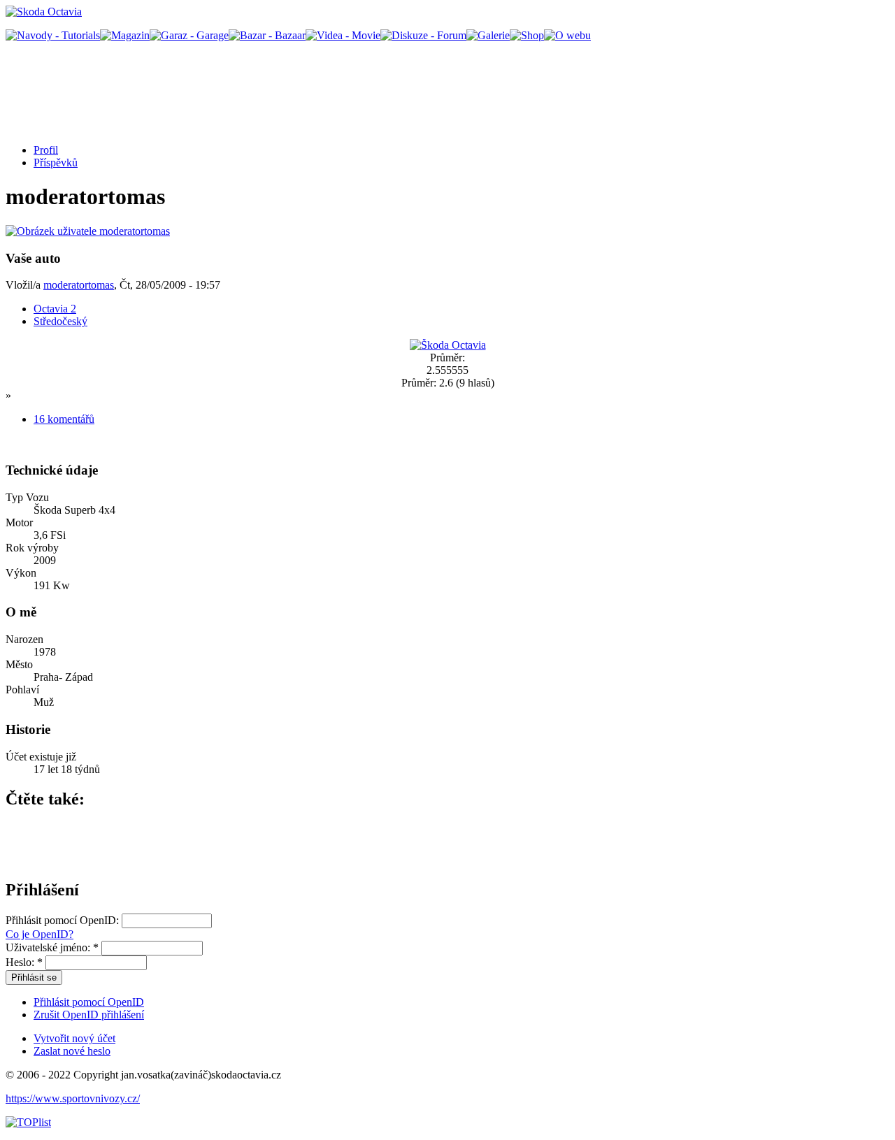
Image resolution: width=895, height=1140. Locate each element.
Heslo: (24, 962)
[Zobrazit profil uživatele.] (88, 231)
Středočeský (60, 321)
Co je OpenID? (39, 934)
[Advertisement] (260, 86)
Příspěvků (56, 162)
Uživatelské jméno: (52, 947)
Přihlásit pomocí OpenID (89, 1002)
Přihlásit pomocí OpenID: (64, 920)
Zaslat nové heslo (72, 1051)
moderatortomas (78, 285)
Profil (46, 150)
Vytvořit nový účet (74, 1038)
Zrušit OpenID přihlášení (89, 1014)
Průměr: (447, 357)
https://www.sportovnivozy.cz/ (73, 1098)
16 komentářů (64, 419)
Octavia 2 (55, 309)
